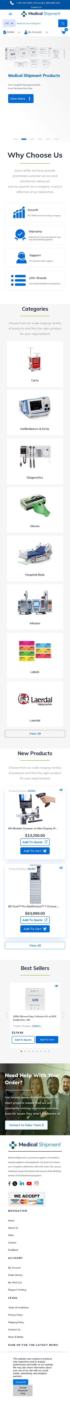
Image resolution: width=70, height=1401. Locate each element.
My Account (14, 1267)
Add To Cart (32, 851)
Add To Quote (32, 842)
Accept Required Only (23, 1390)
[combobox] (36, 23)
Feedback (13, 1249)
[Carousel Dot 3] (29, 1051)
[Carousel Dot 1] (21, 1051)
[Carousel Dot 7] (45, 1051)
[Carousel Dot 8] (49, 1051)
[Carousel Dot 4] (33, 1051)
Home (11, 1220)
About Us (13, 1227)
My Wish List (15, 1282)
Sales (11, 1235)
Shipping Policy (16, 1322)
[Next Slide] (63, 1015)
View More (17, 98)
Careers (12, 1242)
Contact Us (36, 7)
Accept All (21, 1382)
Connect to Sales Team (25, 1125)
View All (35, 733)
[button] (9, 1183)
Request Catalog (17, 1289)
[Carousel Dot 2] (25, 1051)
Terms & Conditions (18, 1307)
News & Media (15, 1336)
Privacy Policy (15, 1314)
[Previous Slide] (6, 1015)
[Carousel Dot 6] (41, 1051)
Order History (15, 1275)
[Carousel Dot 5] (37, 1051)
